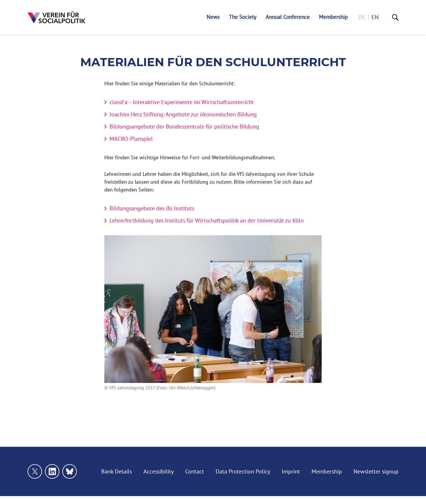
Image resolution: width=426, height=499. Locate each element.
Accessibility (158, 471)
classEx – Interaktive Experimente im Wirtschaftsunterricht (182, 102)
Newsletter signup (376, 471)
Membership (333, 17)
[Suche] (395, 17)
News (213, 17)
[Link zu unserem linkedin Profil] (52, 471)
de (361, 17)
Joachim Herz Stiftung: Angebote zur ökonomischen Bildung (183, 114)
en (375, 17)
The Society (242, 17)
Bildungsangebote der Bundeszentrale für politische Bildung (184, 126)
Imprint (291, 471)
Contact (194, 471)
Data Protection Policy (243, 471)
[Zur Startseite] (56, 17)
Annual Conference (288, 17)
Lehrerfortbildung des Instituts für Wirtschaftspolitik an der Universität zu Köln (207, 220)
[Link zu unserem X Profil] (35, 471)
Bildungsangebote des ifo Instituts (152, 208)
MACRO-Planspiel (131, 138)
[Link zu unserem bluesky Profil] (69, 471)
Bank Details (116, 471)
